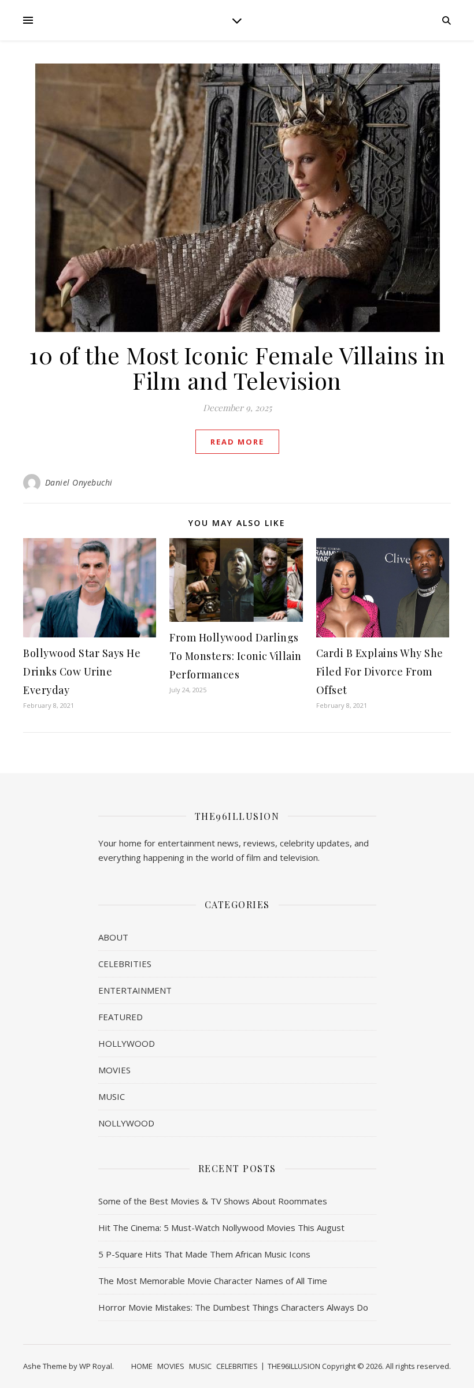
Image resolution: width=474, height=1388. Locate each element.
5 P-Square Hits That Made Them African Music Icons (204, 1254)
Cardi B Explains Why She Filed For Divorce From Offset (379, 671)
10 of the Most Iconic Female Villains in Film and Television (237, 367)
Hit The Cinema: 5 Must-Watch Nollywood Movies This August (221, 1227)
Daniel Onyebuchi (79, 482)
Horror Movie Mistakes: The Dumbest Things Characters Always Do (233, 1307)
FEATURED (120, 1017)
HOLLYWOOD (126, 1043)
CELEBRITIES (124, 963)
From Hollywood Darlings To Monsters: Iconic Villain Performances (235, 655)
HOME (142, 1366)
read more (237, 441)
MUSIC (111, 1096)
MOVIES (114, 1070)
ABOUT (113, 937)
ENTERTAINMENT (135, 990)
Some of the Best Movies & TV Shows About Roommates (212, 1201)
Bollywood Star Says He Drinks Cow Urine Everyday (81, 671)
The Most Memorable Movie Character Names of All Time (212, 1280)
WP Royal (95, 1366)
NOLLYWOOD (126, 1123)
